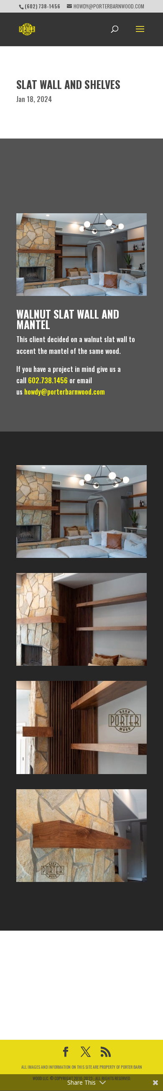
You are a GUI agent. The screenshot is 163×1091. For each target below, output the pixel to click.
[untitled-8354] (81, 558)
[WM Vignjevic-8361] (81, 774)
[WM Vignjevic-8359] (81, 882)
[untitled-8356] (81, 666)
